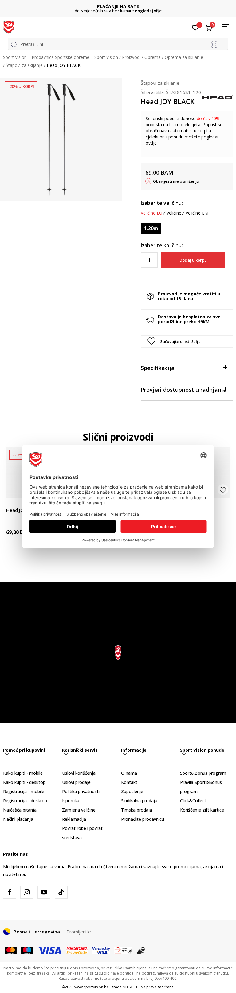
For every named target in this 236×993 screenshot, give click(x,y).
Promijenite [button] (78, 932)
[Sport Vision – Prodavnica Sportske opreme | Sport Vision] (8, 26)
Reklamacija (74, 819)
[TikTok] (61, 892)
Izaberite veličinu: (162, 203)
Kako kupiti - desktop (24, 782)
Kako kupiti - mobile (23, 773)
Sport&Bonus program (203, 773)
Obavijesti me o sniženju (176, 181)
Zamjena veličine (79, 810)
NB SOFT (130, 987)
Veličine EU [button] (151, 213)
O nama (129, 773)
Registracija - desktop (25, 801)
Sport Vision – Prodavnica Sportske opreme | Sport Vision (60, 57)
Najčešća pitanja (20, 810)
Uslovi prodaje (76, 782)
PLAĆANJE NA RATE (118, 6)
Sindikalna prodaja (139, 801)
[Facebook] (9, 892)
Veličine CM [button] (197, 213)
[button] (187, 341)
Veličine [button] (174, 213)
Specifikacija (158, 368)
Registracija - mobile (23, 791)
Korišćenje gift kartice (202, 810)
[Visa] (49, 950)
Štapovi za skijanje (24, 65)
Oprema (152, 57)
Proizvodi (131, 57)
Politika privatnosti (81, 791)
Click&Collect (193, 801)
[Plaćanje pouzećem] (141, 950)
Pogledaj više (148, 11)
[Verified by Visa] (101, 950)
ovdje (151, 143)
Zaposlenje (132, 791)
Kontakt (129, 782)
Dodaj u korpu (193, 260)
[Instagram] (27, 892)
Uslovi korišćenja (79, 773)
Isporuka (70, 801)
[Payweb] (123, 950)
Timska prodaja (136, 810)
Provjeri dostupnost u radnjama (183, 389)
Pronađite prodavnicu (142, 819)
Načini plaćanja (18, 819)
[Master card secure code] (77, 950)
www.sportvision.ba (91, 987)
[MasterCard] (11, 950)
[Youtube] (44, 892)
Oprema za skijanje (184, 57)
